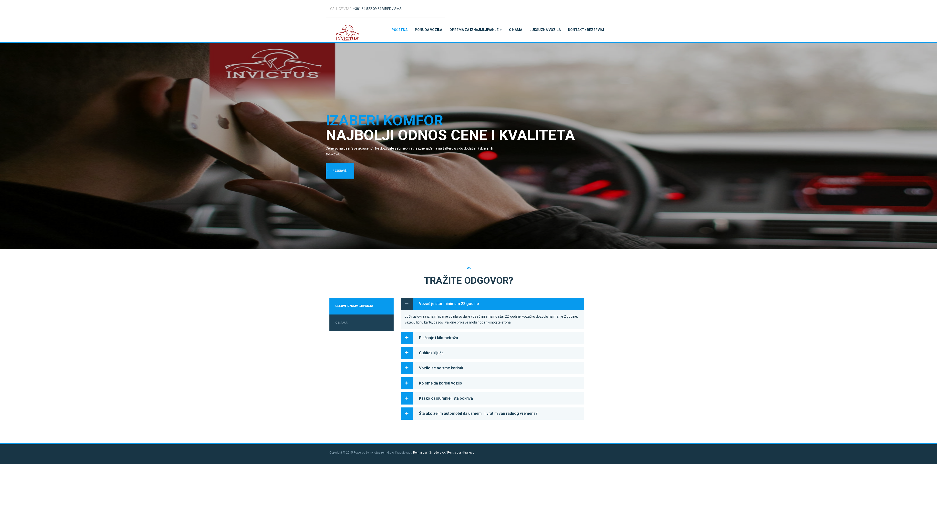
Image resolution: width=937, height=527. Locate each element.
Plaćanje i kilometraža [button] (438, 337)
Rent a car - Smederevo (429, 452)
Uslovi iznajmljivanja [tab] (354, 306)
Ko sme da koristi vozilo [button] (440, 383)
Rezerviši (340, 170)
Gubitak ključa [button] (431, 353)
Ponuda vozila (428, 30)
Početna (399, 30)
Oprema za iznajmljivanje (474, 30)
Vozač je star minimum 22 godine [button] (449, 303)
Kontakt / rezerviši (586, 30)
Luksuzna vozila (545, 30)
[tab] (492, 304)
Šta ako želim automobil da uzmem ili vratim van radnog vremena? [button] (478, 413)
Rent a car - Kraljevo (460, 452)
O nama (515, 30)
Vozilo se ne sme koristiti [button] (441, 368)
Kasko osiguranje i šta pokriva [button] (446, 398)
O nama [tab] (341, 322)
